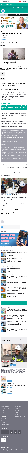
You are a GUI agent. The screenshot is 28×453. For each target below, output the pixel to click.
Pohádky (4, 238)
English (22, 449)
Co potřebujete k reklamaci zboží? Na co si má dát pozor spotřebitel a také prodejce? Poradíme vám (17, 311)
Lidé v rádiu (17, 410)
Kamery (25, 7)
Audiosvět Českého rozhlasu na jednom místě (11, 246)
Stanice (3, 410)
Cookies (3, 449)
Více (24, 15)
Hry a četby (4, 235)
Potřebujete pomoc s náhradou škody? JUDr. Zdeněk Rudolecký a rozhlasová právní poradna (16, 260)
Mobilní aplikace (5, 424)
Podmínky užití (16, 449)
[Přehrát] (2, 74)
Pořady (18, 15)
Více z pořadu (5, 307)
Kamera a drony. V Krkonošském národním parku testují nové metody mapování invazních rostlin (16, 295)
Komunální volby (5, 408)
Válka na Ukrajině (5, 406)
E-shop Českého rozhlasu (9, 336)
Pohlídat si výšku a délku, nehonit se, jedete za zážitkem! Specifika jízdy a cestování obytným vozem (17, 323)
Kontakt (16, 414)
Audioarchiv (20, 7)
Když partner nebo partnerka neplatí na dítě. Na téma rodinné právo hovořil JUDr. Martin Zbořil (13, 107)
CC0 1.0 (8, 64)
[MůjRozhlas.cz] (2, 45)
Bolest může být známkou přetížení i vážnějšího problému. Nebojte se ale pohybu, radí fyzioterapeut (17, 276)
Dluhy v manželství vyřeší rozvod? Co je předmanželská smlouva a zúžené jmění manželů (17, 254)
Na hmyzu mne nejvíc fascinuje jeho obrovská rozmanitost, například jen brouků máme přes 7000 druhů (16, 282)
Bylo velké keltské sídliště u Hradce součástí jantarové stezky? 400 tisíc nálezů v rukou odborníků (16, 289)
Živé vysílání (4, 240)
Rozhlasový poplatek (20, 416)
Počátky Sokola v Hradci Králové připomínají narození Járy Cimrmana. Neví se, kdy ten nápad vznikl (16, 317)
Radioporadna (4, 39)
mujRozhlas (3, 231)
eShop (2, 412)
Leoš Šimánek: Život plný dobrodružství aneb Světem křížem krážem (16, 270)
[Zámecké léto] (14, 22)
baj (11, 217)
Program (14, 7)
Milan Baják (9, 194)
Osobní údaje (9, 449)
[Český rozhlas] (5, 1)
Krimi (12, 235)
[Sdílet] (3, 79)
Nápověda (17, 408)
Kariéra (16, 412)
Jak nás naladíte (18, 406)
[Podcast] (1, 79)
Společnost (4, 15)
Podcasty (3, 422)
